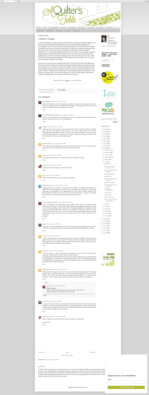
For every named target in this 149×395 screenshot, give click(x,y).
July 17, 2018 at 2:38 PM (54, 165)
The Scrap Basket (53, 27)
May (106, 206)
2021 (105, 141)
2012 (105, 230)
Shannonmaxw (47, 269)
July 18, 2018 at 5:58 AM (54, 224)
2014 (105, 226)
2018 (105, 148)
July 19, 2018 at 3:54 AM (54, 301)
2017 (105, 219)
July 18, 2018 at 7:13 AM (53, 236)
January (107, 216)
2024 (105, 134)
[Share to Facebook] (63, 90)
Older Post (93, 352)
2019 (105, 146)
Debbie (46, 89)
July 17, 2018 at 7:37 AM (55, 127)
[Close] (147, 355)
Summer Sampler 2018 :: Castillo (110, 185)
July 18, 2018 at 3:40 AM (60, 185)
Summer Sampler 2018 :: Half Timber (110, 200)
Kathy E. (45, 127)
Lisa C (44, 155)
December (108, 150)
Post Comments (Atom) (52, 359)
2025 (105, 131)
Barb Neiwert (46, 101)
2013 (105, 228)
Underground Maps (109, 174)
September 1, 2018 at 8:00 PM (57, 316)
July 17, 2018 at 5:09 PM (53, 175)
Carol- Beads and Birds (49, 202)
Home (38, 27)
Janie (48, 286)
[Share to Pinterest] (64, 90)
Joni (43, 175)
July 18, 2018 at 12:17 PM (59, 269)
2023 (105, 136)
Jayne (44, 224)
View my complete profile (108, 46)
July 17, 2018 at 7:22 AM (66, 115)
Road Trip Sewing (109, 197)
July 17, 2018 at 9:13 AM (59, 143)
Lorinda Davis (46, 143)
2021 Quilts (40, 31)
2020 (105, 143)
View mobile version (67, 355)
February (107, 213)
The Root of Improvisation (108, 189)
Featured (67, 31)
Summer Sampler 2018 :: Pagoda (110, 179)
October (107, 155)
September (108, 157)
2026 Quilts (71, 27)
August (107, 159)
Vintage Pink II (108, 176)
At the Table (76, 31)
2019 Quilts (59, 31)
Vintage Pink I (108, 195)
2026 (105, 129)
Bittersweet (107, 164)
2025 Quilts (81, 27)
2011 (105, 233)
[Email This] (58, 90)
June (106, 204)
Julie (43, 236)
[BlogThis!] (60, 90)
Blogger (85, 387)
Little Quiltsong (47, 185)
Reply (44, 110)
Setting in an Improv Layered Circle (109, 167)
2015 (105, 223)
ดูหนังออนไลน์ (46, 322)
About (44, 27)
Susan (44, 165)
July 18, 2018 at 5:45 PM (58, 286)
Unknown (45, 251)
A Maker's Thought (47, 92)
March (106, 211)
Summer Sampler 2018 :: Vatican (110, 171)
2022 (105, 139)
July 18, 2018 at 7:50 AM (56, 251)
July (106, 162)
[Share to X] (61, 90)
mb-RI (44, 301)
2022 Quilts (109, 27)
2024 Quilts (90, 27)
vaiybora (45, 316)
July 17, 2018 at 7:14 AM (58, 101)
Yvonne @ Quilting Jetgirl (50, 115)
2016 (105, 221)
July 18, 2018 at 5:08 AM (65, 202)
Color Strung (107, 192)
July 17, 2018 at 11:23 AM (54, 155)
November (108, 152)
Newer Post (42, 352)
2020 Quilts (49, 31)
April (106, 209)
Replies (46, 283)
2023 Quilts (100, 27)
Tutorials (63, 27)
